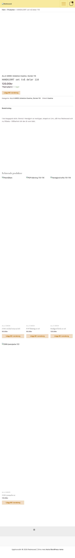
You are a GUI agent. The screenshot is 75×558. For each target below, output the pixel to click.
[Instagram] (34, 530)
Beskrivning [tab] (6, 108)
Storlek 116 (32, 76)
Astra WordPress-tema (54, 549)
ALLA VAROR (7, 76)
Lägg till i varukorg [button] (13, 336)
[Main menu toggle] (63, 4)
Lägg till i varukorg (11, 93)
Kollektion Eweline (20, 76)
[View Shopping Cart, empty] (71, 4)
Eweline (50, 98)
